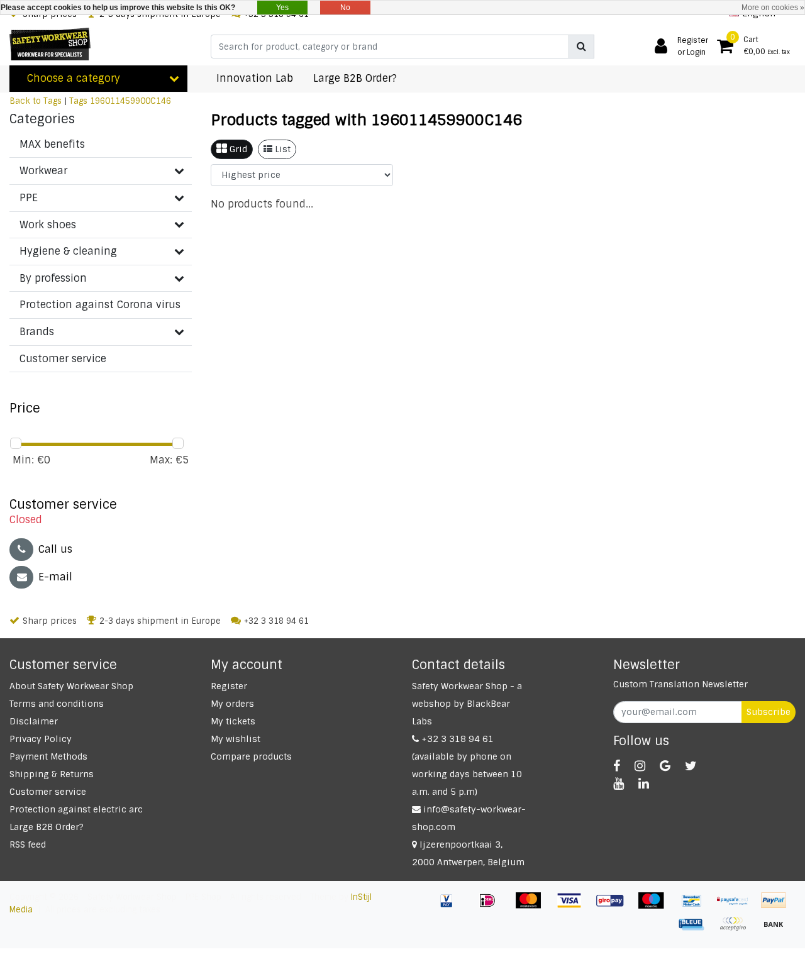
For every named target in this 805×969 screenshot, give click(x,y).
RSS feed (27, 844)
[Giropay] (614, 906)
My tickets (233, 721)
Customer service (47, 791)
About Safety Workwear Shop (71, 686)
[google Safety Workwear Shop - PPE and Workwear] (665, 766)
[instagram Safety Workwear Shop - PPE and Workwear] (640, 766)
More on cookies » (772, 7)
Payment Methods (48, 756)
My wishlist (235, 739)
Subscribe (769, 711)
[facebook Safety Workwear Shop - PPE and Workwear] (616, 766)
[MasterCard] (533, 906)
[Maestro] (655, 906)
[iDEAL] (492, 906)
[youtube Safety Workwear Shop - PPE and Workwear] (618, 783)
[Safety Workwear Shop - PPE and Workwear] (50, 44)
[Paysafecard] (737, 906)
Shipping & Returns (51, 774)
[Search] (581, 46)
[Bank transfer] (777, 929)
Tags (78, 101)
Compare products (251, 756)
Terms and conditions (56, 703)
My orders (232, 703)
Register (229, 686)
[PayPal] (777, 906)
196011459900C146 (130, 101)
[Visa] (573, 906)
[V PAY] (451, 906)
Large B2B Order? (46, 827)
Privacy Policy (40, 739)
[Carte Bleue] (696, 929)
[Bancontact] (696, 906)
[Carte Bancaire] (737, 929)
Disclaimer (33, 721)
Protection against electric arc (76, 809)
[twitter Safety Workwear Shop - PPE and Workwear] (691, 766)
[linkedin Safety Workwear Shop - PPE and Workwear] (643, 783)
